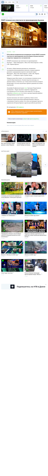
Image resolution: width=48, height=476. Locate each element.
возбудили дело (16, 93)
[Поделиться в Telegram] (3, 53)
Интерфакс (20, 107)
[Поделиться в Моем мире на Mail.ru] (3, 66)
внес (26, 88)
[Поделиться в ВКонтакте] (3, 56)
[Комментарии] (3, 69)
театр (14, 51)
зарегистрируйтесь (34, 118)
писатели (9, 51)
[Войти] (42, 14)
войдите (25, 118)
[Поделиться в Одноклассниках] (3, 59)
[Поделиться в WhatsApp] (3, 62)
